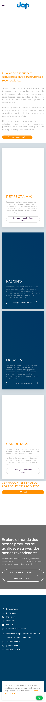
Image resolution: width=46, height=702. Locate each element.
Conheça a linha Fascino (22, 303)
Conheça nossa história (17, 137)
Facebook (10, 621)
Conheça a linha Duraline (22, 383)
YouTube (10, 625)
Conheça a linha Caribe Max (23, 471)
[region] (23, 24)
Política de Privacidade (16, 629)
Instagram (10, 617)
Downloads (11, 613)
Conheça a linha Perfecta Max (23, 219)
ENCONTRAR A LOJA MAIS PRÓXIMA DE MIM (21, 575)
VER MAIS (23, 492)
